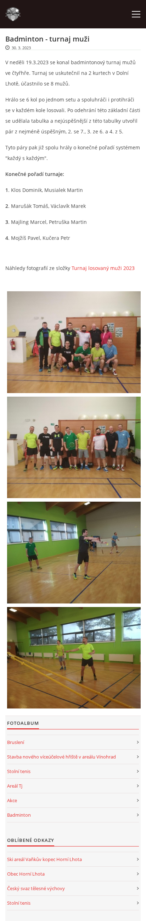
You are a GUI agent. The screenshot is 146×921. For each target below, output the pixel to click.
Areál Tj (14, 786)
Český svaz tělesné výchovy (36, 888)
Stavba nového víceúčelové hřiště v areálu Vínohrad (61, 757)
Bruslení (15, 742)
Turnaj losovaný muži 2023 (103, 268)
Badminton (19, 815)
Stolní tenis (18, 771)
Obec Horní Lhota (26, 874)
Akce (12, 800)
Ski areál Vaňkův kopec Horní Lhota (44, 859)
